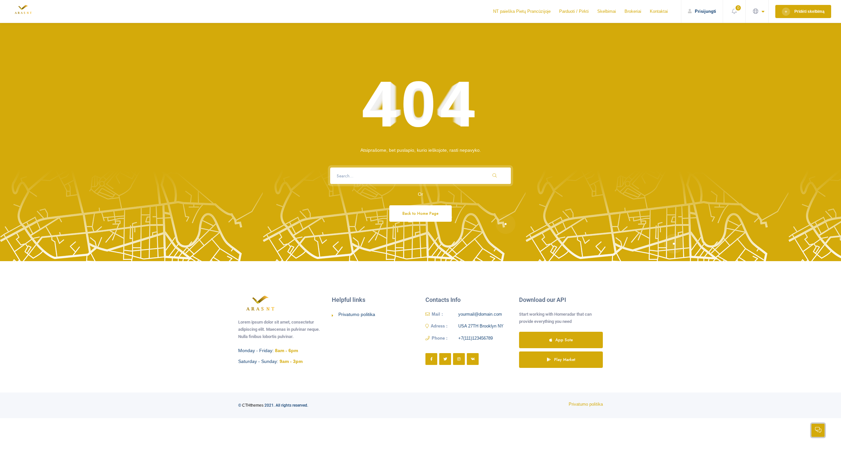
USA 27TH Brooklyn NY (481, 326)
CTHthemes (252, 405)
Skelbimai (606, 11)
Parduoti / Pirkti (574, 11)
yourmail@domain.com (480, 314)
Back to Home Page (420, 213)
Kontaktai (659, 11)
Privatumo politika (356, 314)
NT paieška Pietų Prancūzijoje (522, 11)
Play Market (564, 359)
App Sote (564, 340)
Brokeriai (633, 11)
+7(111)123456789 (475, 338)
